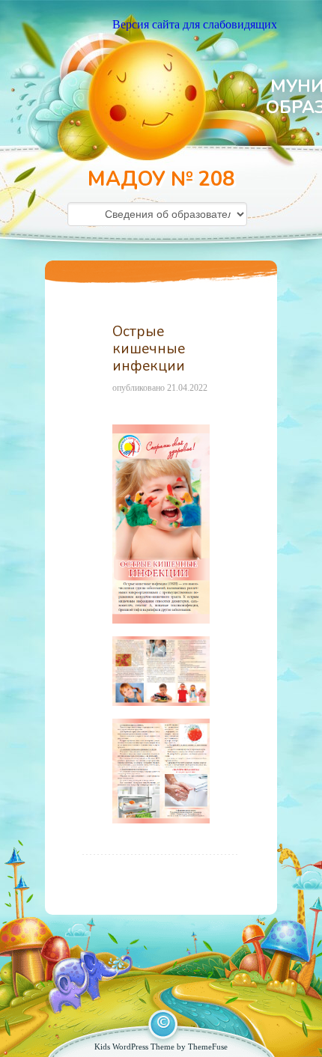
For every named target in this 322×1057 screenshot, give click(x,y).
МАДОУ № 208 (161, 179)
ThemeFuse (208, 1046)
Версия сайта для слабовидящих (194, 24)
